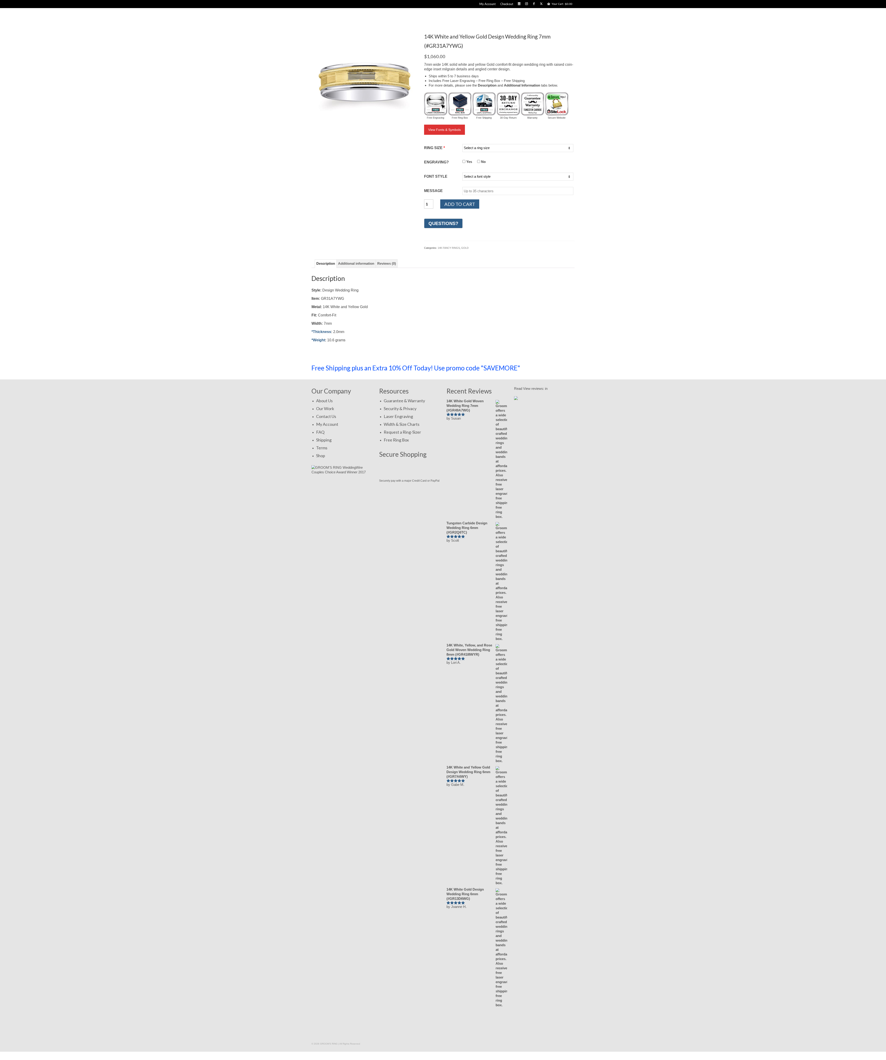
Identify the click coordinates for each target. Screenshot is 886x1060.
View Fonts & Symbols (444, 130)
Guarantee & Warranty (404, 400)
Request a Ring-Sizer (402, 432)
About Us (324, 400)
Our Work (325, 408)
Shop (320, 455)
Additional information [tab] (356, 263)
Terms (321, 447)
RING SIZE (434, 148)
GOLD (465, 247)
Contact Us (326, 416)
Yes (468, 162)
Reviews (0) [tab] (386, 263)
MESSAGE (433, 191)
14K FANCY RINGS (449, 247)
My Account (327, 424)
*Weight (318, 340)
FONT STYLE (435, 176)
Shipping (324, 439)
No (483, 162)
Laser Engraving (398, 416)
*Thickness (321, 332)
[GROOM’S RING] (375, 18)
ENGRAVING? (436, 162)
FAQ (320, 432)
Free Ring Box (396, 439)
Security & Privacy (400, 408)
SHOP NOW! (552, 368)
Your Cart (561, 4)
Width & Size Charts (401, 424)
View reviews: (533, 388)
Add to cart (459, 204)
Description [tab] (325, 263)
